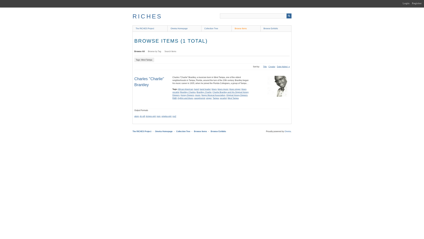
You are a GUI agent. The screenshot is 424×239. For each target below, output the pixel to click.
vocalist (223, 98)
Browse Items (241, 28)
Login (406, 3)
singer (209, 98)
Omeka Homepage (179, 28)
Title (265, 67)
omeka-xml (166, 116)
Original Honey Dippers (236, 95)
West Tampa (233, 98)
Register (417, 3)
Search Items (170, 51)
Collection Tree (211, 28)
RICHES (147, 16)
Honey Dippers (187, 95)
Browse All (139, 51)
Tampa (216, 98)
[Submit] (289, 15)
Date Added (282, 67)
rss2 (174, 116)
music (197, 95)
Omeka (288, 131)
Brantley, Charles (188, 92)
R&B (174, 98)
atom (136, 116)
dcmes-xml (151, 116)
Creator (271, 67)
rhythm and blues (185, 98)
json (158, 116)
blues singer (234, 89)
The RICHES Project (145, 28)
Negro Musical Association (213, 95)
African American (185, 89)
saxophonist (199, 98)
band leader (205, 89)
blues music (223, 89)
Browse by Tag (154, 51)
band (196, 89)
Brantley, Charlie (204, 92)
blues (214, 89)
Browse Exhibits (271, 28)
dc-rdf (142, 116)
